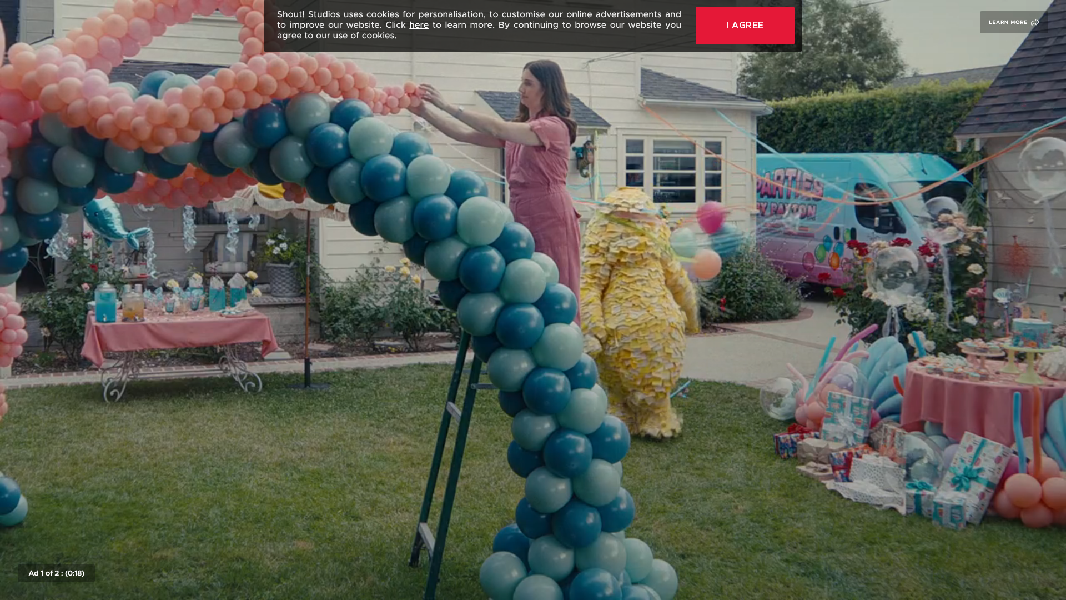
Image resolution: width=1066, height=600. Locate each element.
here (419, 25)
